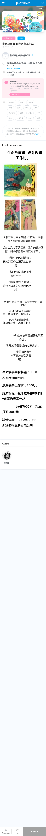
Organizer (6, 833)
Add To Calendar (13, 68)
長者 (10, 108)
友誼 (18, 108)
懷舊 (21, 102)
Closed (34, 831)
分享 (38, 113)
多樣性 (30, 102)
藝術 (10, 118)
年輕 (30, 118)
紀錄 (35, 108)
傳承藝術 (12, 113)
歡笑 (26, 108)
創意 (30, 113)
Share (40, 8)
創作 (21, 113)
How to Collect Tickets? (20, 94)
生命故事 (20, 118)
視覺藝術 (12, 102)
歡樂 (38, 118)
